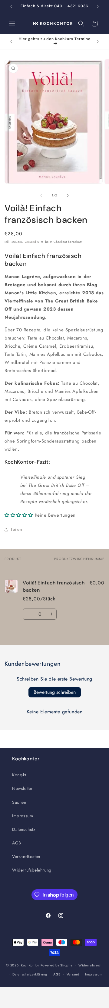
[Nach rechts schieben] (67, 195)
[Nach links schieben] (41, 195)
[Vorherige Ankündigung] (11, 6)
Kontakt (19, 775)
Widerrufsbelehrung (31, 870)
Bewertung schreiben (55, 692)
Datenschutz (23, 829)
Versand (30, 241)
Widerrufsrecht (90, 965)
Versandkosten (26, 856)
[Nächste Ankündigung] (97, 6)
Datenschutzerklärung (29, 974)
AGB (16, 843)
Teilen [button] (16, 529)
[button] (12, 23)
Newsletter (22, 788)
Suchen (19, 802)
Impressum (22, 816)
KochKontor (30, 965)
